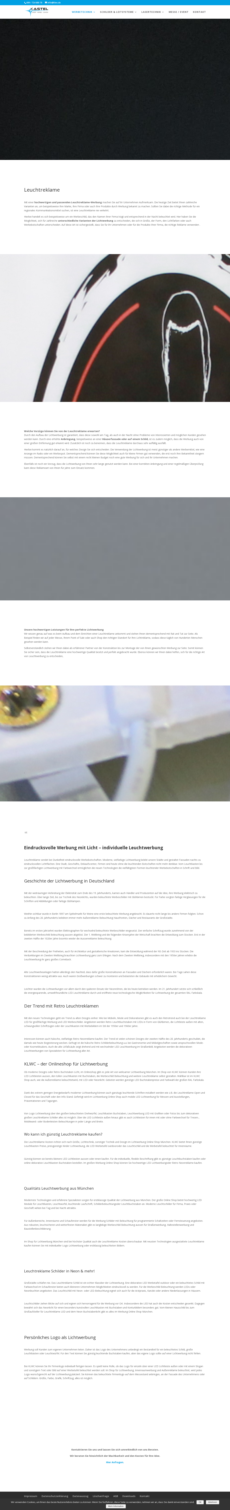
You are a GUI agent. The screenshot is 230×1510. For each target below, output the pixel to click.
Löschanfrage (101, 1496)
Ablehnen (212, 1502)
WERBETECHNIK (82, 12)
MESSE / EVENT (179, 12)
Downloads (128, 1496)
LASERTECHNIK (151, 12)
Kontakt (145, 1496)
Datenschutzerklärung (55, 1496)
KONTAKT (199, 12)
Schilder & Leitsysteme (117, 12)
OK (200, 1502)
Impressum (30, 1496)
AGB (115, 1496)
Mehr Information (116, 1506)
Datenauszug (80, 1496)
